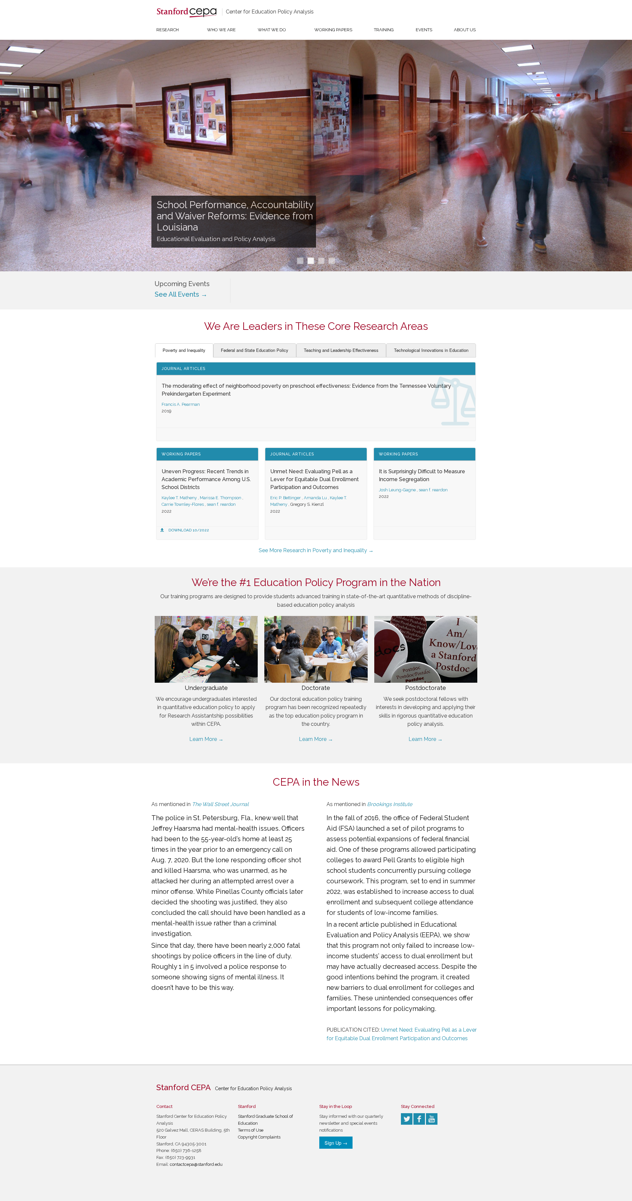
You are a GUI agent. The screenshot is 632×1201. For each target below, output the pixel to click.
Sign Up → (336, 1142)
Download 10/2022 (189, 530)
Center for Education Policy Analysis (270, 12)
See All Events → (181, 294)
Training (384, 29)
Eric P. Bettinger (285, 497)
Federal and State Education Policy (254, 350)
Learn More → (206, 739)
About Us (465, 29)
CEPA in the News (316, 782)
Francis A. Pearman (181, 404)
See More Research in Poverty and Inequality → (316, 550)
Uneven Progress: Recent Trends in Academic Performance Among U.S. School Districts (206, 479)
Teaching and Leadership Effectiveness (341, 350)
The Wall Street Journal (220, 804)
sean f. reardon (221, 504)
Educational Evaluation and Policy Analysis (216, 238)
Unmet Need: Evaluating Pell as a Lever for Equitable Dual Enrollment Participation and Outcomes (314, 479)
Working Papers (333, 29)
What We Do (272, 29)
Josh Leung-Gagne (397, 489)
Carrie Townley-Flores (183, 504)
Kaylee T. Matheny (179, 497)
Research (167, 29)
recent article (358, 924)
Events (424, 29)
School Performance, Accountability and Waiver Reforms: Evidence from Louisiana (235, 216)
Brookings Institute (389, 804)
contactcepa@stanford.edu (196, 1164)
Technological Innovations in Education (431, 350)
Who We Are (221, 29)
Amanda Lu (315, 497)
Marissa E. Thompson (220, 497)
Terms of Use (250, 1130)
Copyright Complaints (259, 1137)
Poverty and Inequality (184, 350)
